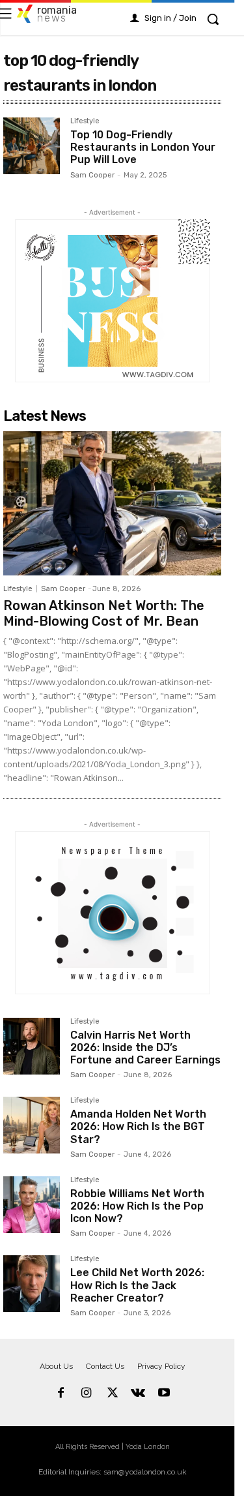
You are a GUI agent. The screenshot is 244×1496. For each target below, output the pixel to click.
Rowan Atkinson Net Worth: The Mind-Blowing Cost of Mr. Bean (103, 613)
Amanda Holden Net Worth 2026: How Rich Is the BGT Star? (138, 1126)
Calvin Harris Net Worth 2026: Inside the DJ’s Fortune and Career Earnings (145, 1047)
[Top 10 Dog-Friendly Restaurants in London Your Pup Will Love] (31, 145)
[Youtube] (164, 1394)
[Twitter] (113, 1394)
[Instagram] (87, 1394)
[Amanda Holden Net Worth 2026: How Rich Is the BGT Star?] (31, 1125)
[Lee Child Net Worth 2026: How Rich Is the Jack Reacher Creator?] (31, 1283)
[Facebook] (61, 1394)
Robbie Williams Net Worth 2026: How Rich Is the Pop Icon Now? (137, 1206)
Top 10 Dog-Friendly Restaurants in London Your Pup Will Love (142, 147)
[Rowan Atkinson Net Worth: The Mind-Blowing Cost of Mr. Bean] (112, 503)
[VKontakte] (138, 1394)
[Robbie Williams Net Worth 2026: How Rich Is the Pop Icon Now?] (31, 1204)
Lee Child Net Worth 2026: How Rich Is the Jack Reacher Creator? (137, 1285)
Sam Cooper (92, 175)
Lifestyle (85, 121)
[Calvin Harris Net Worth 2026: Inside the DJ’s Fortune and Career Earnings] (31, 1046)
